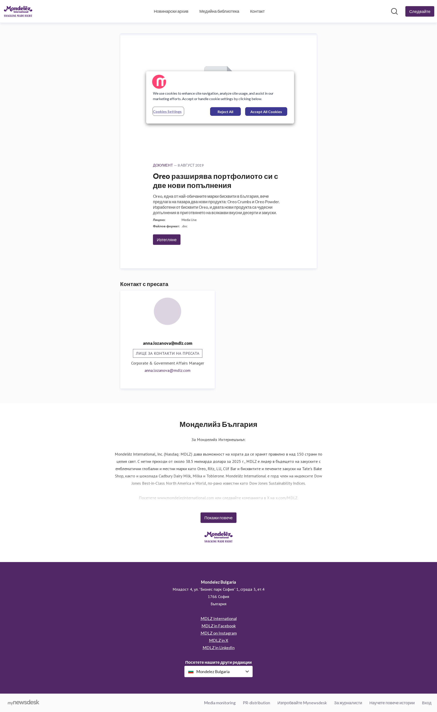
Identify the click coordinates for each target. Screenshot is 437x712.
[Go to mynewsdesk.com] (23, 703)
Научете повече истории (392, 702)
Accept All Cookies (266, 111)
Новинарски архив (171, 11)
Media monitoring (220, 702)
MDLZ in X (218, 640)
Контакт (257, 11)
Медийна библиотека (219, 11)
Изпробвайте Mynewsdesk (302, 702)
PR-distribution (256, 702)
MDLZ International (219, 618)
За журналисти (348, 702)
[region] (220, 97)
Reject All (225, 111)
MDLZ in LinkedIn (219, 647)
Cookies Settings (167, 111)
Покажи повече (218, 517)
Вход (427, 702)
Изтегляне (167, 239)
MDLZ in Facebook (218, 625)
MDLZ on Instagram (219, 633)
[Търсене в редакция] (394, 11)
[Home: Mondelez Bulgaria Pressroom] (18, 11)
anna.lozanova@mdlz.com (168, 370)
